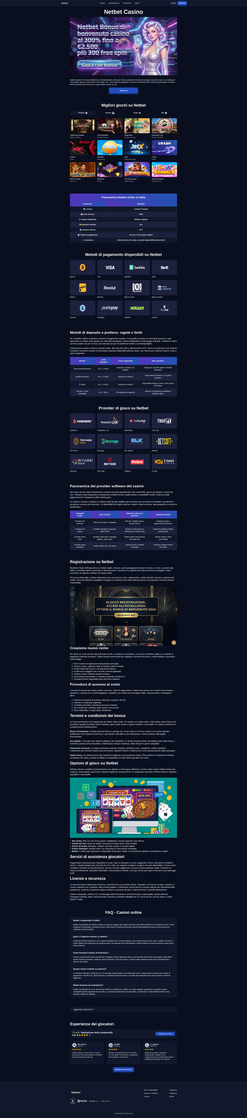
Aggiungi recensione (165, 1034)
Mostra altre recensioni (123, 1069)
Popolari (81, 113)
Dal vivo (108, 113)
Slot (162, 113)
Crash (135, 113)
